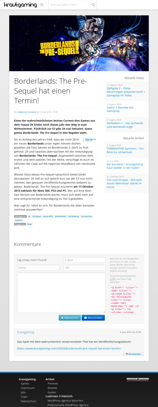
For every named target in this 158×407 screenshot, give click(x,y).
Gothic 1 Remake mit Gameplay (120, 109)
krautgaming (20, 5)
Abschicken (94, 317)
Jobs (23, 392)
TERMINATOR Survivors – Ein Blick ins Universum (125, 150)
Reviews (52, 388)
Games (25, 383)
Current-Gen (86, 216)
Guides (52, 392)
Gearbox (18, 220)
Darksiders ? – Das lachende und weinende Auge (125, 125)
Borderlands (60, 216)
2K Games (37, 216)
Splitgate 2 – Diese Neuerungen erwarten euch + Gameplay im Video (126, 92)
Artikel (50, 379)
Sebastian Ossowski (27, 111)
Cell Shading (73, 216)
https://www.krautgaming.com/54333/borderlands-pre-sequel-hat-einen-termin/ (69, 348)
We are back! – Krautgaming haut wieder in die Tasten (125, 166)
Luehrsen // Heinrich (59, 396)
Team (24, 397)
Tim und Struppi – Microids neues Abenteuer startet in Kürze (124, 183)
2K (29, 216)
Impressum (27, 388)
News (29, 224)
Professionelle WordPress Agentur (68, 405)
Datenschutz (28, 401)
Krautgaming (25, 332)
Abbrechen (70, 317)
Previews (53, 383)
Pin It (88, 140)
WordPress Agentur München (65, 400)
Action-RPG (48, 216)
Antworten (134, 354)
